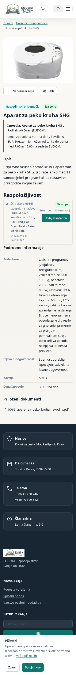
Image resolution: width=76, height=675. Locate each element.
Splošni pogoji (13, 596)
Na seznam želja (23, 91)
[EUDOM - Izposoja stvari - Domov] (18, 9)
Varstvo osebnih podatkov (22, 603)
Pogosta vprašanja (16, 589)
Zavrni (12, 667)
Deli (51, 91)
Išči (38, 634)
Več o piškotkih (26, 656)
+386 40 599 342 (26, 500)
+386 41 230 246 (26, 494)
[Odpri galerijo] (38, 60)
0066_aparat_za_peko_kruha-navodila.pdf (38, 409)
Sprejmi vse (33, 667)
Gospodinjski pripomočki (22, 106)
